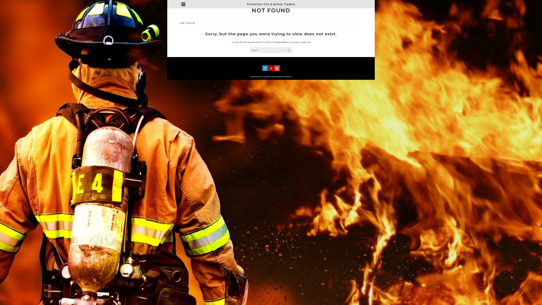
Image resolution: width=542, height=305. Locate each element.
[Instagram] (271, 68)
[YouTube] (277, 68)
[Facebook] (265, 68)
